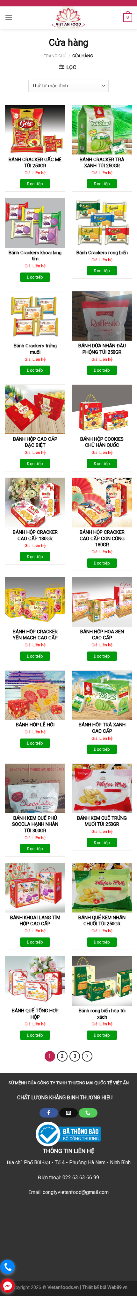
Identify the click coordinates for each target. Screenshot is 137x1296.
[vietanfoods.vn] (68, 17)
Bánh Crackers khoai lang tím (35, 256)
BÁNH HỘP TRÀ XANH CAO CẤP (102, 728)
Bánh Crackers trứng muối (35, 349)
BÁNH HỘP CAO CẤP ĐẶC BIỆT (35, 442)
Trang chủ (55, 55)
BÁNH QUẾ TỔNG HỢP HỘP (35, 1014)
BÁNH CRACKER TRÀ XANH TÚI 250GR (102, 163)
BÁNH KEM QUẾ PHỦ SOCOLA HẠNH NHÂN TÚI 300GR (35, 824)
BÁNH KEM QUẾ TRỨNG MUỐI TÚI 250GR (102, 821)
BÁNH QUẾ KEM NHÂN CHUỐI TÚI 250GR (102, 921)
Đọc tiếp (35, 183)
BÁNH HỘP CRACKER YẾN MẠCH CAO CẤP (35, 635)
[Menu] (8, 17)
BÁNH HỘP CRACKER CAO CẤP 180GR (35, 535)
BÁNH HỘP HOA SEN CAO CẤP (102, 635)
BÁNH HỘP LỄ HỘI (35, 725)
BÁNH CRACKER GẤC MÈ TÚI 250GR (35, 163)
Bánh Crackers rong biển (102, 253)
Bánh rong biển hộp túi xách (102, 1014)
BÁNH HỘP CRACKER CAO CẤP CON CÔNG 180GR (102, 538)
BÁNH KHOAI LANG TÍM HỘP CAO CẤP (35, 921)
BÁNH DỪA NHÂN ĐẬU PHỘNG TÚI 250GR (102, 349)
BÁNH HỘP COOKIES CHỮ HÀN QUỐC (102, 442)
